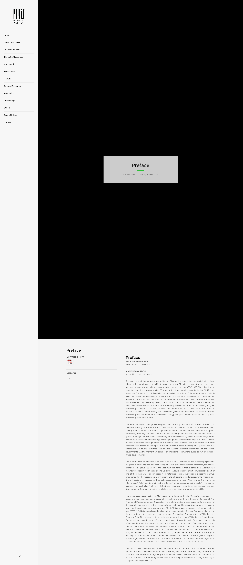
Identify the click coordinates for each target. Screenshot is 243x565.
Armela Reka (130, 174)
